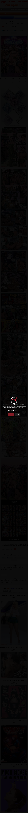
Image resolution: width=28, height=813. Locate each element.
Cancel (17, 414)
